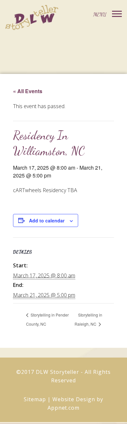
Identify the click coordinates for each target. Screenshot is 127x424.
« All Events (27, 91)
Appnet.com (64, 407)
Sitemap (35, 399)
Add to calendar (46, 220)
